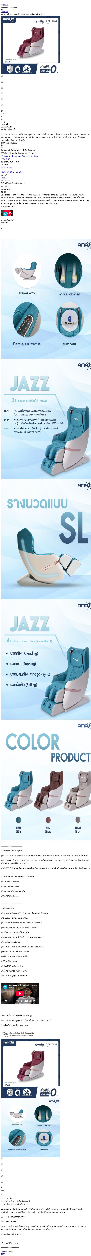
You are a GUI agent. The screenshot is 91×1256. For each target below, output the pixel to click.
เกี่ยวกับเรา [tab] (24, 1204)
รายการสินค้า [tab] (14, 1204)
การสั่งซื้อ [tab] (5, 1204)
